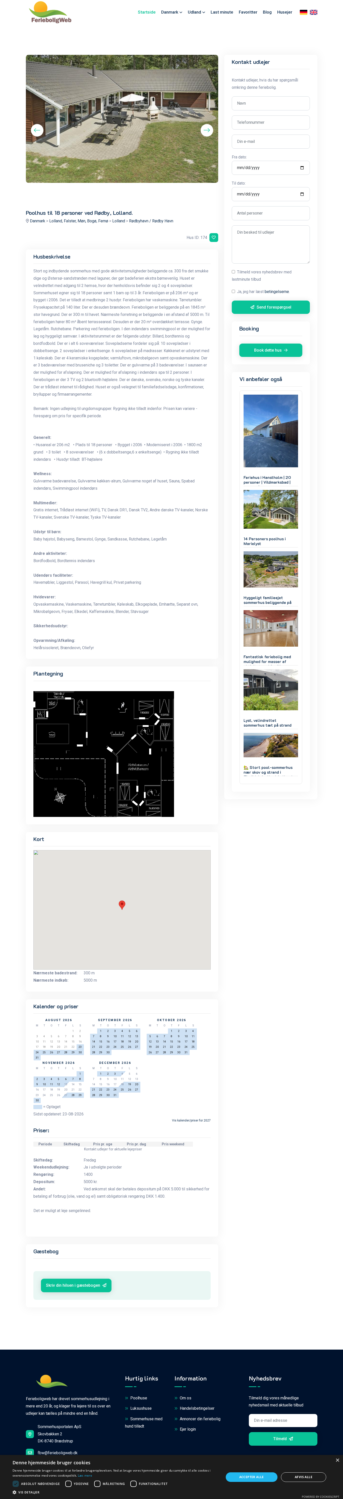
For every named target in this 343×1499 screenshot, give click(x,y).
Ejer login (187, 1429)
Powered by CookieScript (320, 1496)
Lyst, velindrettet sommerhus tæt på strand (268, 722)
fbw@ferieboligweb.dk (58, 1452)
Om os (185, 1398)
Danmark (169, 12)
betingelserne (277, 291)
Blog (267, 12)
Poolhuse (138, 1398)
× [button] (337, 1460)
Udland (194, 12)
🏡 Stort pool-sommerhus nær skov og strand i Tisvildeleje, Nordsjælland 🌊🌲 (268, 774)
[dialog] (171, 1477)
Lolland (118, 221)
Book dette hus (268, 350)
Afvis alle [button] (303, 1477)
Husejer (284, 12)
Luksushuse (140, 1408)
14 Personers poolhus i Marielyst (265, 541)
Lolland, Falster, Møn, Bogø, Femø (78, 221)
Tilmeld (280, 1438)
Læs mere (85, 1475)
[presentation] (37, 130)
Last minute (222, 12)
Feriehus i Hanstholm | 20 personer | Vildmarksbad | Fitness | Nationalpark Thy (268, 482)
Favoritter (248, 12)
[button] (115, 1492)
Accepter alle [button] (251, 1477)
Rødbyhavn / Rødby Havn (151, 221)
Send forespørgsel (273, 307)
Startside (147, 12)
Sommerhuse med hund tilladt (143, 1423)
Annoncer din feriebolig (199, 1419)
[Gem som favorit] (213, 237)
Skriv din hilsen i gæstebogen (73, 1285)
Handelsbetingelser (196, 1408)
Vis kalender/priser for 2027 (191, 1120)
